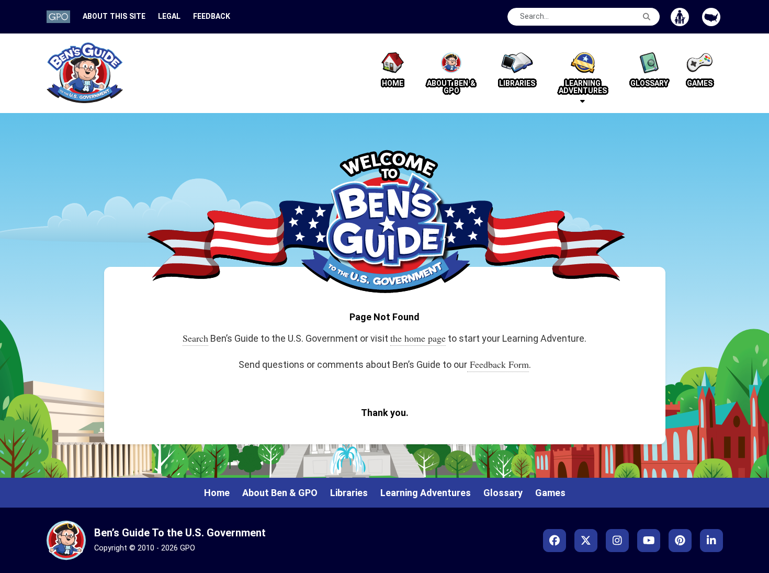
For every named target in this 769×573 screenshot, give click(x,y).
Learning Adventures (425, 492)
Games (550, 492)
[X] (585, 540)
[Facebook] (554, 540)
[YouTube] (648, 540)
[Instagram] (617, 540)
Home (217, 492)
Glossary (503, 492)
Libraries (349, 492)
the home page (418, 338)
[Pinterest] (680, 540)
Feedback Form (498, 364)
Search (195, 338)
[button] (583, 73)
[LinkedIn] (711, 540)
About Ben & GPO (280, 492)
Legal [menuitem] (169, 16)
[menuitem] (58, 16)
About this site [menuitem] (114, 16)
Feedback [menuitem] (211, 16)
